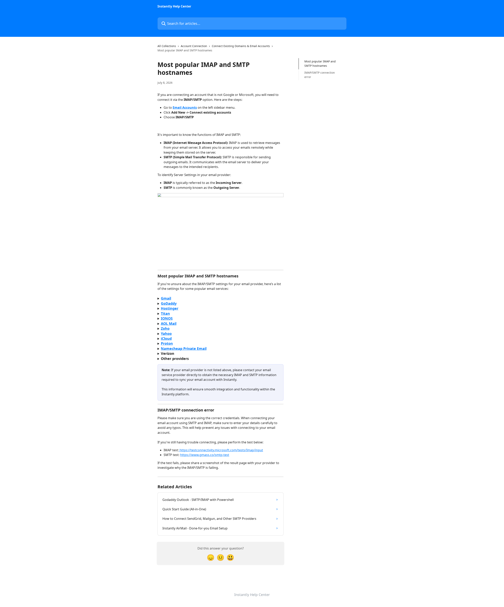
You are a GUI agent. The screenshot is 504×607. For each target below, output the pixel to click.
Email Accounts (185, 107)
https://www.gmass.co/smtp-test (204, 455)
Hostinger (169, 308)
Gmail (166, 298)
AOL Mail (168, 323)
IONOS (167, 318)
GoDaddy (169, 303)
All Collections (167, 46)
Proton (167, 343)
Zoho (165, 328)
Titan (165, 313)
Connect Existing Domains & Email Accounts (241, 46)
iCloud (166, 338)
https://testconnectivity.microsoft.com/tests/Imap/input (221, 450)
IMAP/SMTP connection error (319, 75)
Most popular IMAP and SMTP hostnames (320, 63)
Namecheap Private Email (184, 348)
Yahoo (166, 333)
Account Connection (194, 46)
